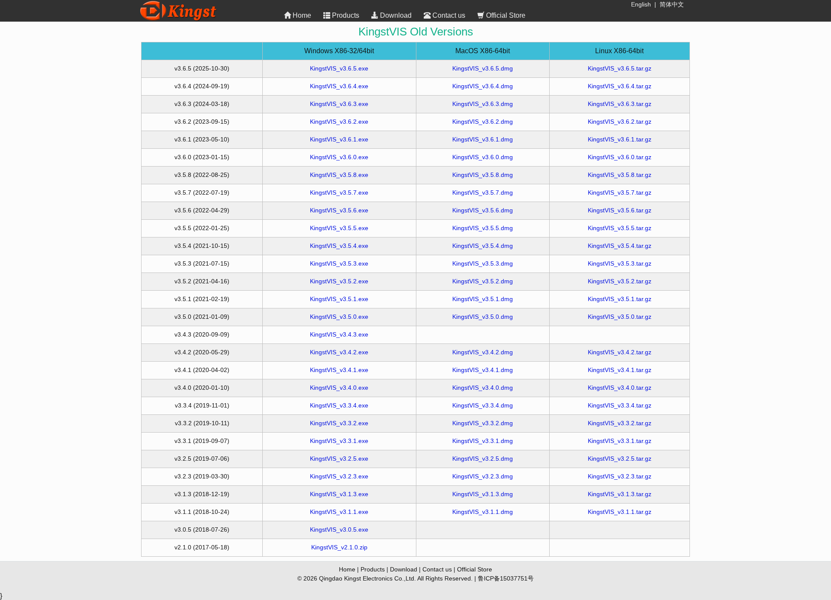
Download (396, 15)
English (641, 4)
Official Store (505, 15)
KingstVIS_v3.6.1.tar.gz (619, 139)
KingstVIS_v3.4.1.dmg (482, 369)
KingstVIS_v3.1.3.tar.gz (619, 494)
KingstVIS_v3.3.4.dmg (482, 405)
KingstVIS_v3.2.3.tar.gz (619, 476)
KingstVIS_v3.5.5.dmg (482, 228)
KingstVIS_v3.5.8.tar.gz (619, 174)
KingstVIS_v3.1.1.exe (339, 511)
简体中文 (672, 4)
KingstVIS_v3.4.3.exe (339, 334)
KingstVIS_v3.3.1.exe (339, 440)
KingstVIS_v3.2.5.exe (339, 458)
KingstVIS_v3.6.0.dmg (482, 157)
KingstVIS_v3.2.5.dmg (482, 458)
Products (345, 15)
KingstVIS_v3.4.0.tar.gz (619, 387)
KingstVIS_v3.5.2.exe (339, 281)
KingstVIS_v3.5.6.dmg (482, 210)
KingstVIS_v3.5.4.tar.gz (619, 245)
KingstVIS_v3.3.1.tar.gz (619, 440)
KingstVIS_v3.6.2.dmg (482, 121)
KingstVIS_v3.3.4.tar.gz (619, 405)
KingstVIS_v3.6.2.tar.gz (619, 121)
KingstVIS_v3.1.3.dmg (482, 494)
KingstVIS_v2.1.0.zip (339, 547)
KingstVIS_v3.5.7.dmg (482, 192)
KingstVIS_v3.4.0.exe (339, 387)
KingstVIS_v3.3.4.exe (339, 405)
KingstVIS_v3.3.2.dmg (482, 423)
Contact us (448, 15)
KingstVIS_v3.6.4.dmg (482, 86)
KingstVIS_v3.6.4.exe (339, 86)
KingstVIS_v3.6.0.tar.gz (619, 157)
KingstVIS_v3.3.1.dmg (482, 440)
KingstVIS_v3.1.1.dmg (482, 511)
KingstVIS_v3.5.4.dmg (482, 245)
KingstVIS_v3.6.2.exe (339, 121)
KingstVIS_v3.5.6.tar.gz (619, 210)
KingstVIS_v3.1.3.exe (339, 494)
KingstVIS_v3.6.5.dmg (482, 68)
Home (302, 15)
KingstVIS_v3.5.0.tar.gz (619, 316)
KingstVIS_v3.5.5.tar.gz (619, 228)
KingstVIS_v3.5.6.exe (339, 210)
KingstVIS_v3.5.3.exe (339, 263)
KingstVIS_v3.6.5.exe (339, 68)
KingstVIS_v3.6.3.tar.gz (619, 103)
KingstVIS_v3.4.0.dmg (482, 387)
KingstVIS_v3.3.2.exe (339, 423)
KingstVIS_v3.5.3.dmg (482, 263)
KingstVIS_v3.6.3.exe (339, 103)
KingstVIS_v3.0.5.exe (339, 529)
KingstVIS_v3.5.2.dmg (482, 281)
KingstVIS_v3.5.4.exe (339, 245)
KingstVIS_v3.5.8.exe (339, 174)
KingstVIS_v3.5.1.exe (339, 298)
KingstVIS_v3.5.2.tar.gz (619, 281)
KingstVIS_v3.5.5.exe (339, 228)
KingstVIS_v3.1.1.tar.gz (619, 511)
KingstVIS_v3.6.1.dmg (482, 139)
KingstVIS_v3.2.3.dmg (482, 476)
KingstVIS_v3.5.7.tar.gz (619, 192)
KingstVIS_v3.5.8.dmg (482, 174)
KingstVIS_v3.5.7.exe (339, 192)
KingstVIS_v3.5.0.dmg (482, 316)
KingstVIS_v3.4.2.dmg (482, 352)
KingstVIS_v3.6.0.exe (339, 157)
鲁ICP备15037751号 (506, 578)
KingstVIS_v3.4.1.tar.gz (619, 369)
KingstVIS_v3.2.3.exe (339, 476)
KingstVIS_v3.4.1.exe (339, 369)
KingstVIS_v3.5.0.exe (339, 316)
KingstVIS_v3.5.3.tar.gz (619, 263)
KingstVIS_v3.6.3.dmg (482, 103)
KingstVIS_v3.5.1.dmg (482, 298)
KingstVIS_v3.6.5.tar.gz (619, 68)
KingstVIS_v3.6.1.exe (339, 139)
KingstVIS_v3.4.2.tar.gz (619, 352)
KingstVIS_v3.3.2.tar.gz (619, 423)
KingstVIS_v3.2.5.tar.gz (619, 458)
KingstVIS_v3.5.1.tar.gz (619, 298)
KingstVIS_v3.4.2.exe (339, 352)
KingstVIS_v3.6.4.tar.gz (619, 86)
